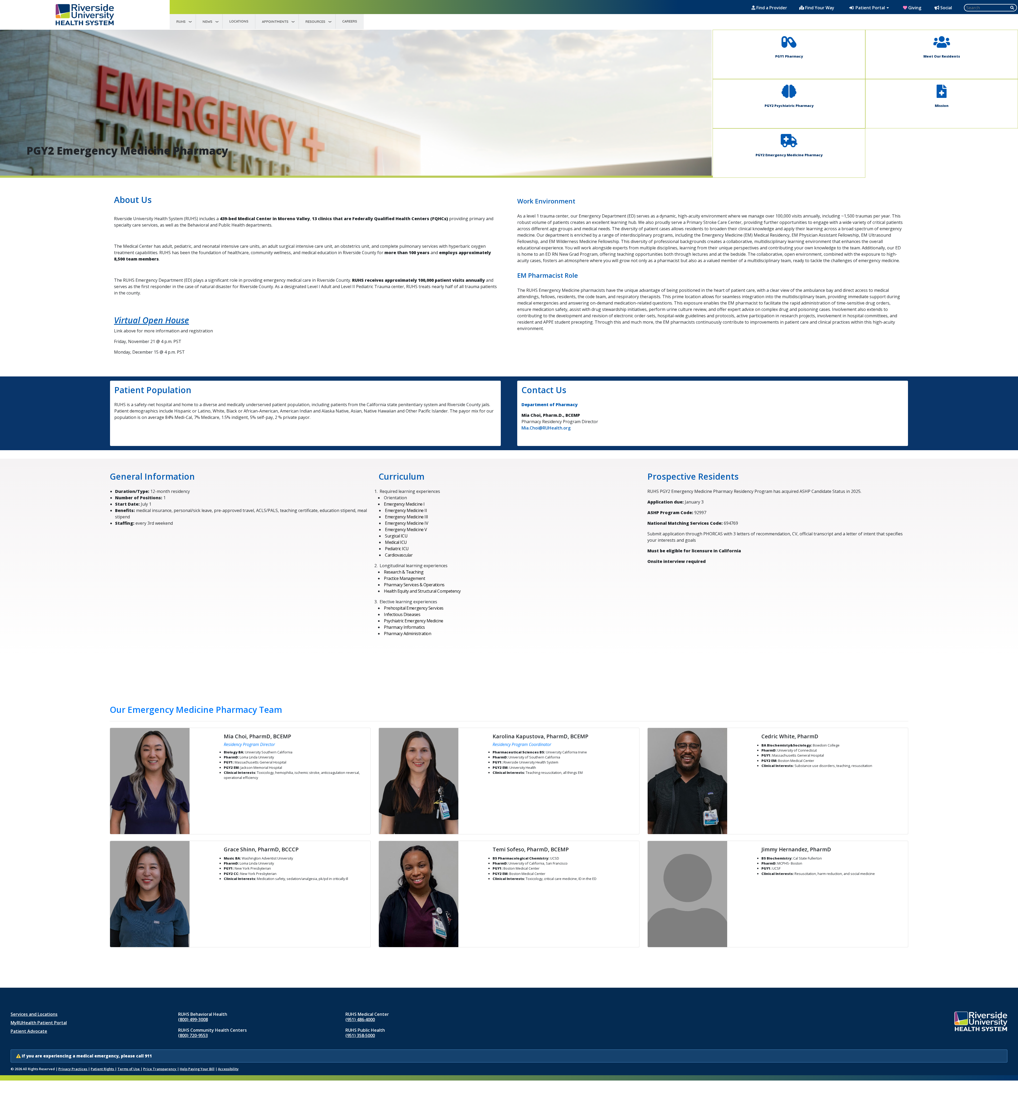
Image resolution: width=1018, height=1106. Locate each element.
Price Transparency (160, 1068)
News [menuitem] (207, 21)
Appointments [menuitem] (275, 21)
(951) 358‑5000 (360, 1035)
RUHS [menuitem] (181, 21)
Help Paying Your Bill (197, 1068)
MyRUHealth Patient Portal (39, 1023)
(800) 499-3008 (193, 1019)
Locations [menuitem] (238, 21)
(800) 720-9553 (193, 1035)
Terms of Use (129, 1068)
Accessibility (228, 1068)
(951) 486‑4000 (360, 1019)
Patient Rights (103, 1068)
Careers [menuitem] (349, 21)
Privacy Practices (73, 1068)
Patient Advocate (29, 1031)
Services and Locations (34, 1014)
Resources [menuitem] (315, 21)
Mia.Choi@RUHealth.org (546, 428)
